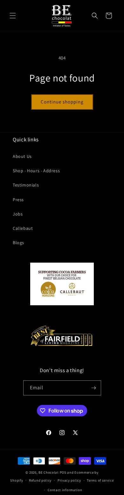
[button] (13, 16)
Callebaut (23, 228)
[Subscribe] (94, 387)
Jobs (18, 214)
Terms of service (100, 480)
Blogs (18, 242)
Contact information (65, 490)
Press (18, 199)
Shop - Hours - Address (36, 170)
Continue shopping (62, 102)
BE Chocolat (48, 472)
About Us (22, 156)
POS (63, 472)
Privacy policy (69, 480)
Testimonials (26, 185)
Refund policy (40, 480)
